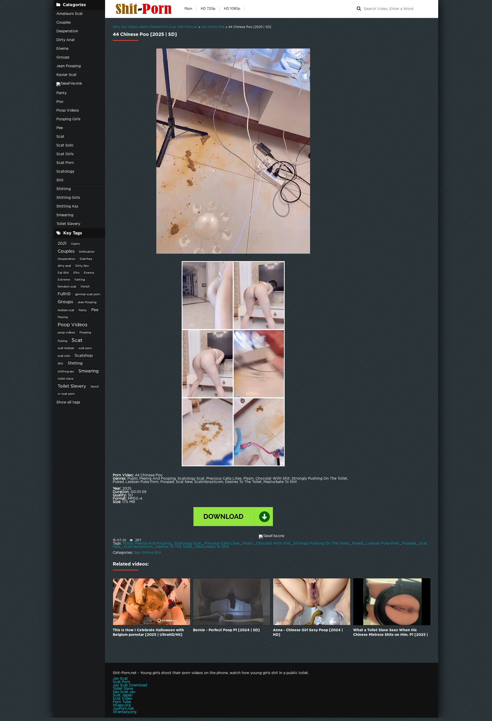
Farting (80, 280)
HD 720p (208, 8)
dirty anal (64, 266)
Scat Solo (64, 145)
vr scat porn (66, 394)
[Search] (359, 9)
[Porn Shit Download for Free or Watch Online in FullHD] (145, 9)
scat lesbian (66, 348)
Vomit (94, 387)
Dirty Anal (65, 40)
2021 (62, 243)
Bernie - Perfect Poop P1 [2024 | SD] (226, 630)
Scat (60, 136)
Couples (63, 22)
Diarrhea (86, 259)
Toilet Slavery (68, 223)
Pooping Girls (68, 119)
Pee (59, 128)
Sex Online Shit (147, 552)
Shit (60, 180)
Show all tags (68, 402)
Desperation (67, 31)
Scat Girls (65, 154)
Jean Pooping (68, 66)
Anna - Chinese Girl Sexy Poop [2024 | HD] (308, 632)
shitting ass (66, 371)
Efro (76, 273)
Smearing (64, 215)
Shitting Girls (68, 197)
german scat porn (87, 294)
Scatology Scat (187, 543)
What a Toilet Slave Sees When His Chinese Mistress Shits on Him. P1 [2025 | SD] (390, 633)
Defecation (87, 252)
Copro (75, 244)
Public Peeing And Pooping (147, 543)
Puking (62, 341)
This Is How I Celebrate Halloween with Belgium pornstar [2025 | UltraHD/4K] (148, 632)
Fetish (85, 286)
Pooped (409, 543)
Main (188, 8)
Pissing (63, 317)
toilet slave (66, 379)
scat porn (85, 348)
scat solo (64, 356)
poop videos (66, 332)
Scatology (65, 171)
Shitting (63, 189)
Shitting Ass (67, 206)
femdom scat (67, 286)
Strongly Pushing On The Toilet (321, 543)
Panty (61, 93)
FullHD (64, 294)
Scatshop (84, 355)
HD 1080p (232, 8)
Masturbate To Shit (212, 546)
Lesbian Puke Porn (382, 543)
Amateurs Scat (69, 13)
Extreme (64, 280)
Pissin (248, 543)
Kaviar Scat (66, 74)
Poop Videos (67, 110)
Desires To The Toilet (174, 546)
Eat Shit (63, 273)
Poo (59, 101)
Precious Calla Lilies (222, 543)
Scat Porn (65, 162)
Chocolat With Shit (273, 543)
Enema (62, 48)
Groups (62, 57)
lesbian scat (66, 310)
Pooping (85, 332)
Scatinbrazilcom (138, 546)
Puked (357, 543)
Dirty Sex (82, 266)
